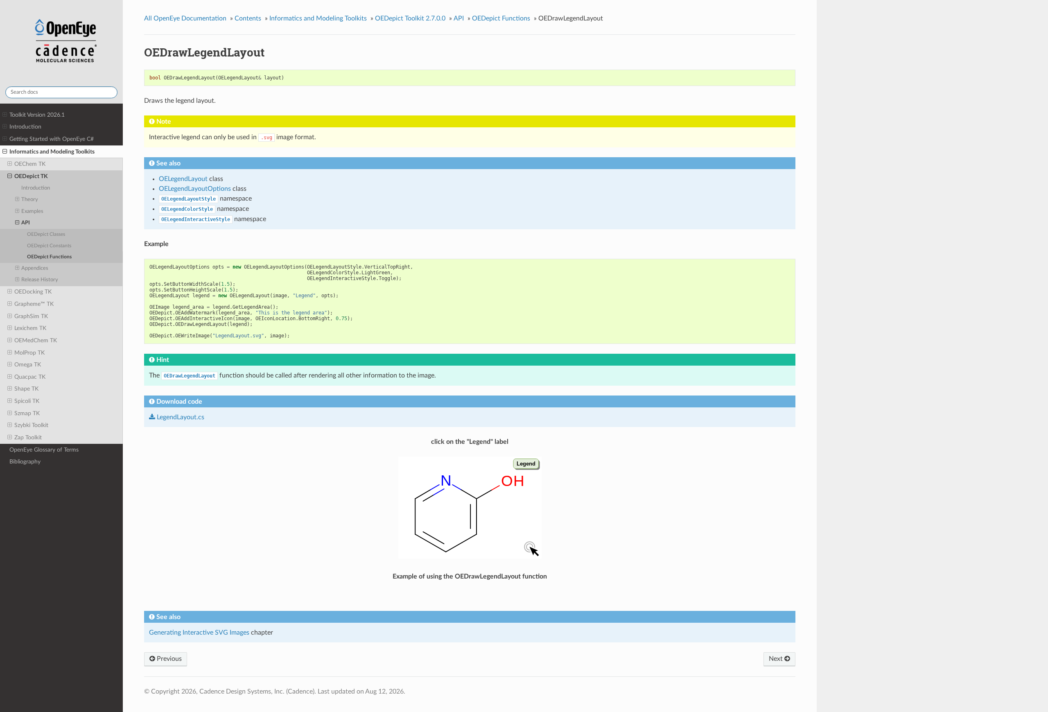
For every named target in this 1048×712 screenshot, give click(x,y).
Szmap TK (27, 413)
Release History (39, 280)
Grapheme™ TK (34, 304)
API (25, 223)
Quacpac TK (29, 377)
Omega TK (27, 365)
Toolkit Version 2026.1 (37, 115)
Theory (29, 199)
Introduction (25, 127)
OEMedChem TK (35, 340)
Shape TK (26, 389)
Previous (168, 658)
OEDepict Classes (46, 234)
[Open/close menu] (4, 115)
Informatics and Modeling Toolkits (52, 152)
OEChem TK (29, 164)
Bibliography (25, 462)
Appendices (34, 268)
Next (776, 658)
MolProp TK (29, 353)
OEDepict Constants (49, 246)
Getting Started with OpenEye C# (51, 139)
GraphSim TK (31, 316)
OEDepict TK (31, 176)
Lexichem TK (30, 328)
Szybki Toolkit (31, 425)
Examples (32, 211)
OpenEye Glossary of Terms (44, 450)
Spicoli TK (26, 401)
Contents (248, 18)
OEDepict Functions (49, 257)
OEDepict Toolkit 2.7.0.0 (410, 18)
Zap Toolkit (28, 437)
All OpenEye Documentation (185, 18)
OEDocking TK (33, 292)
